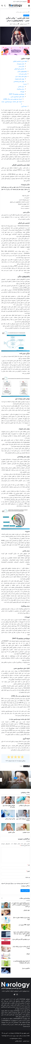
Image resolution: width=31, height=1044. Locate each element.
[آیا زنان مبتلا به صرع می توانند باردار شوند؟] (5, 949)
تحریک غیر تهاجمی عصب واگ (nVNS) (12, 99)
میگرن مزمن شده (23, 74)
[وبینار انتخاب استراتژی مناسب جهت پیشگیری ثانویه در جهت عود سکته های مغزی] (5, 934)
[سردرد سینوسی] (23, 827)
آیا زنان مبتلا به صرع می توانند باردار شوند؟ (21, 947)
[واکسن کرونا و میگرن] (8, 813)
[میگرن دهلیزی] (8, 827)
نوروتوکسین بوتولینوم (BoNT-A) (16, 94)
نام (29, 865)
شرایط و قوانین (18, 1041)
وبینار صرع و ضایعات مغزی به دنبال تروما (21, 918)
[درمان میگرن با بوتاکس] (23, 800)
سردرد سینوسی (26, 832)
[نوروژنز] (5, 956)
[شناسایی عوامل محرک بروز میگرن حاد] (8, 800)
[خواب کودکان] (5, 912)
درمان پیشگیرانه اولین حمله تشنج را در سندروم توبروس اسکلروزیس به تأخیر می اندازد (21, 904)
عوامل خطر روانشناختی (19, 81)
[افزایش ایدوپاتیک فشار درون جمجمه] (23, 813)
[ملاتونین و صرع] (5, 970)
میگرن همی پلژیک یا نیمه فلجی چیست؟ (15, 781)
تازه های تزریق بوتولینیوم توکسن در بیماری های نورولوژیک (21, 962)
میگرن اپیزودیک (20, 64)
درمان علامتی (21, 86)
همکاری (7, 991)
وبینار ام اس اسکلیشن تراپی (20, 1)
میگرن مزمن (21, 66)
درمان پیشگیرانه (20, 89)
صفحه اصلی (25, 12)
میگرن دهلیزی (11, 832)
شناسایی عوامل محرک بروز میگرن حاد (9, 806)
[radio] (22, 757)
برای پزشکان (18, 12)
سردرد (21, 766)
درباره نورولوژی (26, 991)
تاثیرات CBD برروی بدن (24, 925)
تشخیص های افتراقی (19, 69)
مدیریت (25, 84)
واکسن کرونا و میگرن (10, 819)
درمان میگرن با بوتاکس (24, 805)
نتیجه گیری (24, 106)
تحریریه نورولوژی (23, 24)
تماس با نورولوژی (18, 991)
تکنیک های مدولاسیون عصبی (17, 97)
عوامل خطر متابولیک (19, 79)
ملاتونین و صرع (26, 968)
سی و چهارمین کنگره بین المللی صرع (21, 939)
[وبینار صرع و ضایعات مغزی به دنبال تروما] (5, 920)
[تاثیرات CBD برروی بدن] (5, 927)
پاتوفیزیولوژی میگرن (22, 71)
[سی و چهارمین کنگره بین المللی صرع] (5, 941)
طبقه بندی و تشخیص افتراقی (20, 61)
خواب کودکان (27, 910)
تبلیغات (11, 991)
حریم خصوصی (26, 1041)
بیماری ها (15, 777)
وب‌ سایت (27, 877)
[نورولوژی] (15, 5)
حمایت (3, 991)
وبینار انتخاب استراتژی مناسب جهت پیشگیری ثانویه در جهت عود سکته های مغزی (21, 933)
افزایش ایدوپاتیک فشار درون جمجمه (23, 819)
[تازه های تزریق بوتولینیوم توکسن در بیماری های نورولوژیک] (5, 963)
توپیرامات (22, 92)
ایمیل (28, 871)
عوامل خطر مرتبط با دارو (21, 76)
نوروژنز (28, 954)
